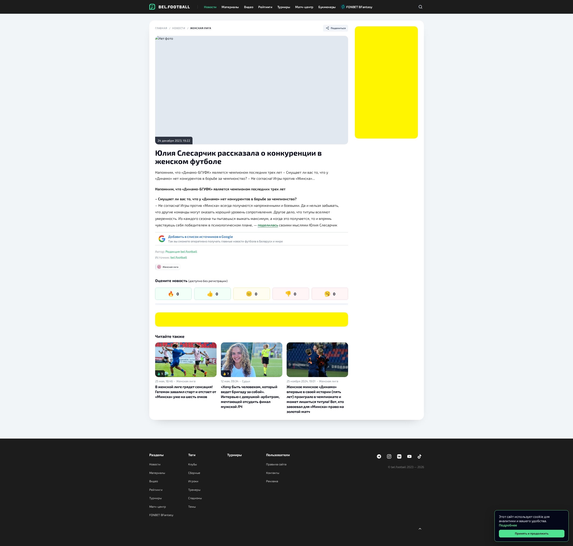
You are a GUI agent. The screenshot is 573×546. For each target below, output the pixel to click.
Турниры (155, 498)
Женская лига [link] (185, 381)
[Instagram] (389, 456)
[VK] (399, 456)
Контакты (272, 473)
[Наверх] (420, 528)
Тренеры (194, 489)
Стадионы (195, 498)
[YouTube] (409, 456)
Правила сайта (276, 464)
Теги (191, 455)
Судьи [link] (246, 381)
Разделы (156, 455)
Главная (161, 28)
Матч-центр (157, 506)
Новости (178, 28)
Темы (192, 506)
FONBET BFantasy (161, 515)
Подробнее (508, 525)
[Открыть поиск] (420, 6)
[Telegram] (379, 456)
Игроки (193, 481)
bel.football (178, 257)
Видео (153, 481)
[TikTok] (419, 456)
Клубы (192, 464)
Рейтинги (156, 489)
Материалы (157, 473)
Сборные (194, 473)
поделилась (268, 225)
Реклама (272, 481)
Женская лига (200, 28)
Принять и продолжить (531, 533)
